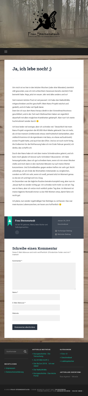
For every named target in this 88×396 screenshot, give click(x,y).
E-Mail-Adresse (18, 303)
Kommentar (17, 261)
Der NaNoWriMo (40, 370)
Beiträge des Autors (17, 232)
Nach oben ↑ (78, 391)
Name (15, 292)
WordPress (60, 389)
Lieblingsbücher (67, 361)
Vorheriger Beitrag (65, 231)
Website (15, 313)
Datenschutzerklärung (15, 372)
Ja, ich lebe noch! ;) (31, 69)
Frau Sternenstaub (19, 389)
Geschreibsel (63, 224)
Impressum (10, 368)
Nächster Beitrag (64, 234)
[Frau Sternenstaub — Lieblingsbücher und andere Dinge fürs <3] (44, 24)
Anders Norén (63, 391)
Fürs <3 (64, 354)
